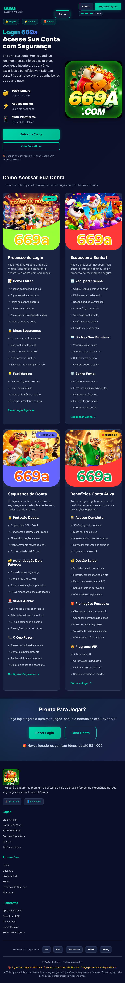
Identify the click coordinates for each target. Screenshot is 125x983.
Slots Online (10, 819)
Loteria (7, 841)
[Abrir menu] (91, 13)
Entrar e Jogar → (81, 683)
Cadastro (8, 870)
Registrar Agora (108, 6)
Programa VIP (10, 876)
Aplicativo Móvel (12, 910)
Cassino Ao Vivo (12, 825)
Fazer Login (44, 733)
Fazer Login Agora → (21, 410)
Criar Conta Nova (31, 146)
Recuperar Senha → (83, 416)
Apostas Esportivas (14, 836)
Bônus (6, 881)
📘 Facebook (34, 801)
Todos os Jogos (12, 847)
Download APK (11, 916)
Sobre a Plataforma (14, 932)
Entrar (86, 6)
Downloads (9, 921)
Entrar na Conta (31, 134)
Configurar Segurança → (23, 674)
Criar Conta (80, 733)
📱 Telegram (12, 801)
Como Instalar (11, 927)
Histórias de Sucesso (15, 886)
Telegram (8, 892)
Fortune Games (11, 830)
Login (6, 865)
